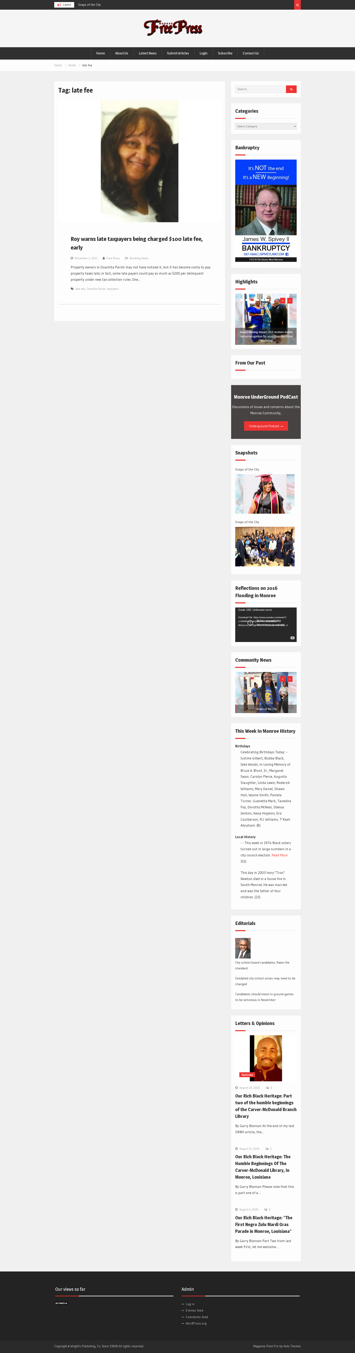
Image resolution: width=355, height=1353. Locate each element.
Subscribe (225, 53)
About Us (121, 53)
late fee (80, 289)
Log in (190, 1304)
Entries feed (194, 1310)
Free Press (113, 258)
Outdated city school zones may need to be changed (265, 981)
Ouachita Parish (95, 289)
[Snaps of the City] (265, 494)
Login (203, 53)
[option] (115, 4)
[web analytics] (61, 1303)
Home (100, 53)
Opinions (247, 1075)
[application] (266, 624)
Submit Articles (178, 53)
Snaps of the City (247, 469)
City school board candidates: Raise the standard (262, 965)
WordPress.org (196, 1323)
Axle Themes (292, 1346)
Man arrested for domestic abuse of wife (104, 5)
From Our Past (250, 363)
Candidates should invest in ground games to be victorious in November (264, 997)
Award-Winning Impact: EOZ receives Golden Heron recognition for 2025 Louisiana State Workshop (266, 336)
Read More (280, 855)
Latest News (148, 53)
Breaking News (139, 258)
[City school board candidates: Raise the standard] (243, 948)
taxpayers (113, 289)
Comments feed (197, 1317)
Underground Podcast (264, 426)
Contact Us (251, 53)
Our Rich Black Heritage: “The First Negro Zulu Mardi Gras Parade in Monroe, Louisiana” (263, 1224)
